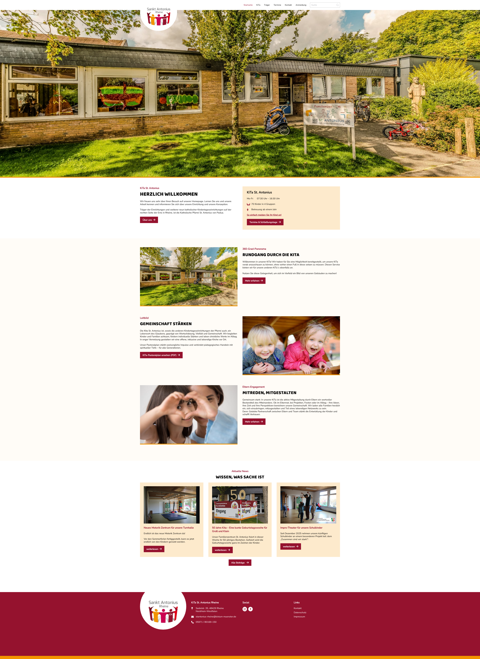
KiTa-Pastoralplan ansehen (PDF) (159, 355)
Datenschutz (300, 612)
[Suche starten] (337, 5)
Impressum (299, 616)
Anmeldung (301, 5)
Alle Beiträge (238, 562)
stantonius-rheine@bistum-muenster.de (216, 616)
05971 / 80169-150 (206, 621)
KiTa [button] (258, 5)
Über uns (147, 219)
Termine (277, 5)
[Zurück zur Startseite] (158, 18)
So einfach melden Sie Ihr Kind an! (264, 214)
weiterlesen (152, 549)
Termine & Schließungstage (263, 222)
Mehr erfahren (252, 280)
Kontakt (288, 5)
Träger (267, 5)
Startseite (248, 5)
